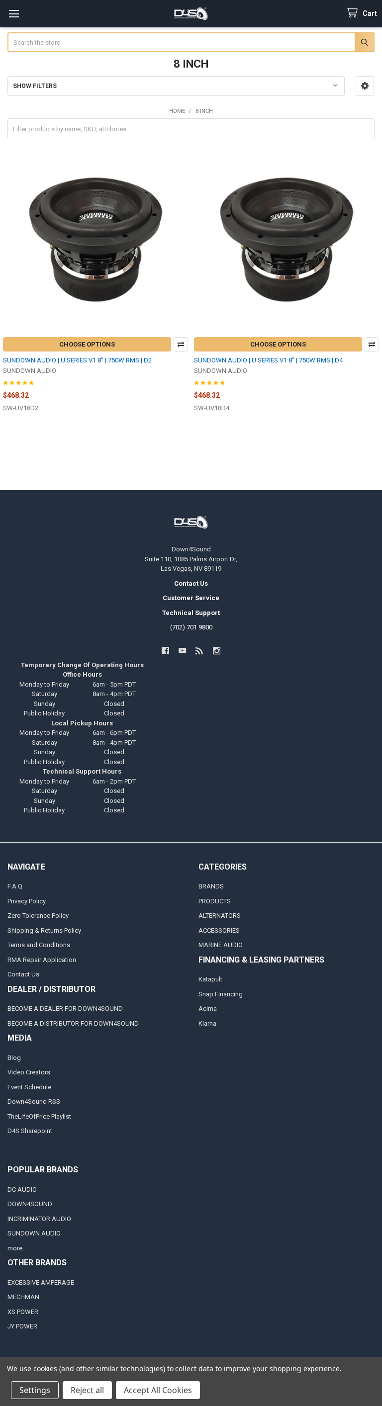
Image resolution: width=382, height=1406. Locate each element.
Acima (207, 1008)
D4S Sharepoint (29, 1131)
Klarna (207, 1023)
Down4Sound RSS (33, 1101)
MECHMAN (23, 1297)
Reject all (87, 1390)
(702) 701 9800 (191, 627)
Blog (14, 1057)
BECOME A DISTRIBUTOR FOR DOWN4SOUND (73, 1023)
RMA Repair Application (41, 960)
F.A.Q (14, 886)
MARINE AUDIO (220, 945)
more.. (16, 1248)
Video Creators (28, 1072)
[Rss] (199, 650)
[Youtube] (182, 650)
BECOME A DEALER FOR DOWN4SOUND (65, 1008)
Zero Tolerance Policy (38, 915)
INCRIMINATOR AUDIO (39, 1219)
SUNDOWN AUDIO (34, 1233)
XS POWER (22, 1312)
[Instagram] (216, 650)
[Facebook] (165, 650)
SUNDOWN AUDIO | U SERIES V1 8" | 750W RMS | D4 (268, 360)
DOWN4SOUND (29, 1204)
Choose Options (87, 344)
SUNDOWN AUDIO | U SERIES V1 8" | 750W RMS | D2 (77, 360)
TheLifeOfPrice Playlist (39, 1116)
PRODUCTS (214, 901)
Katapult (210, 979)
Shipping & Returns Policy (44, 930)
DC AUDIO (22, 1189)
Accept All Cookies (158, 1390)
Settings (34, 1390)
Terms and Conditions (38, 945)
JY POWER (22, 1326)
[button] (365, 86)
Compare (181, 344)
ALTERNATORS (219, 915)
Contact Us (23, 974)
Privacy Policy (26, 901)
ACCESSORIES (219, 930)
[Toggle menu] (13, 13)
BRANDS (211, 886)
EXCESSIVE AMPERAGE (40, 1282)
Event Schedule (29, 1087)
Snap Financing (220, 994)
